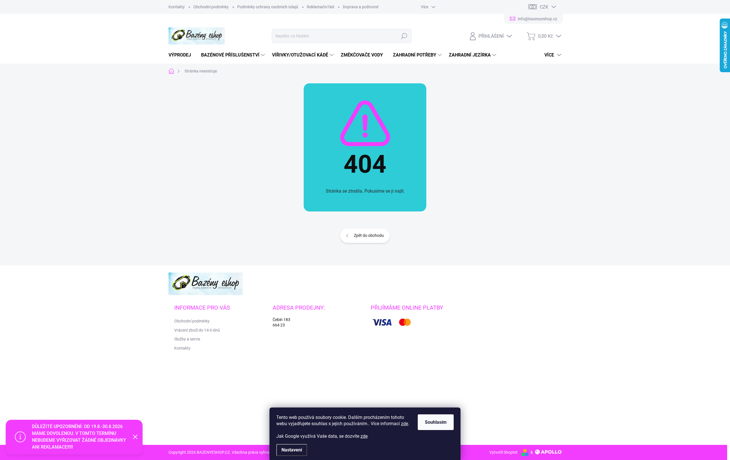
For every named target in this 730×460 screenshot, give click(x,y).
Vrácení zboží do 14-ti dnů (197, 330)
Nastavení (291, 450)
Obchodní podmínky (211, 7)
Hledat (404, 36)
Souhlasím (436, 422)
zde (404, 423)
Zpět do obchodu (369, 235)
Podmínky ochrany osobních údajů (267, 7)
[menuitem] (182, 55)
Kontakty (177, 7)
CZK (544, 7)
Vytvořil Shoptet (503, 452)
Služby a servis (187, 339)
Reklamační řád (320, 7)
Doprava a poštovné (360, 7)
